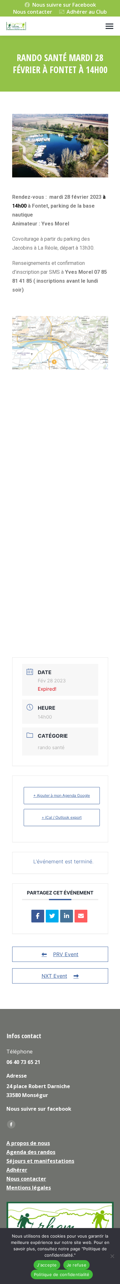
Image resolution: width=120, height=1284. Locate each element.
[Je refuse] (112, 1256)
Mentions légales (28, 1187)
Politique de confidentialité (62, 1274)
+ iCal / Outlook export (62, 817)
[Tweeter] (52, 916)
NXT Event (54, 976)
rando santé (51, 747)
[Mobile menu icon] (109, 26)
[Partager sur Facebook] (37, 916)
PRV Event (65, 954)
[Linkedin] (66, 916)
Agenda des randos (30, 1152)
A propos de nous (28, 1143)
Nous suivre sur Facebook (64, 4)
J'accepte (47, 1264)
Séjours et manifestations (40, 1160)
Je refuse (76, 1264)
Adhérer (16, 1169)
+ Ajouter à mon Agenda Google (61, 795)
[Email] (81, 916)
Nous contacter (32, 11)
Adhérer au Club (87, 11)
